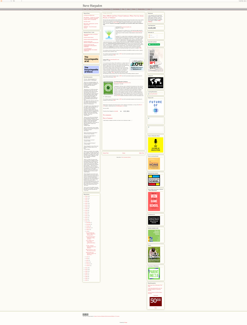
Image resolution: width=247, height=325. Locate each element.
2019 (86, 208)
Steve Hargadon (92, 5)
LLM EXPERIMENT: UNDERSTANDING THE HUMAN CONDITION (90, 49)
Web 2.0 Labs (116, 22)
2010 (86, 269)
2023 (86, 201)
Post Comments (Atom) (126, 157)
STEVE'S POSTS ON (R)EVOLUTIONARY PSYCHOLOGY (91, 42)
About (90, 9)
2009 (86, 271)
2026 (86, 196)
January (88, 265)
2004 (86, 280)
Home (85, 9)
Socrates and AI (87, 21)
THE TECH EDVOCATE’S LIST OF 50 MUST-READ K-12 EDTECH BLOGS (155, 289)
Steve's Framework (97, 9)
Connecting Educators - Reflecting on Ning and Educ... (91, 237)
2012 (86, 220)
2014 (86, 217)
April (87, 260)
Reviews (133, 9)
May (87, 258)
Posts (151, 35)
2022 (86, 203)
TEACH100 (155, 295)
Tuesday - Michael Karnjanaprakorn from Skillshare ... (91, 246)
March (87, 262)
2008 (86, 273)
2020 (86, 206)
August (87, 229)
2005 (86, 278)
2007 (86, 274)
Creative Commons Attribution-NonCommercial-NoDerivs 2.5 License (106, 316)
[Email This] (124, 111)
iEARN (118, 95)
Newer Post (105, 153)
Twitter (123, 9)
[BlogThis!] (125, 111)
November (88, 224)
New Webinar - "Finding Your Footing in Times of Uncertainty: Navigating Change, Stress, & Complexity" (91, 18)
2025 (86, 198)
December (88, 222)
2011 (86, 267)
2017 (86, 212)
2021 (86, 205)
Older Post (141, 153)
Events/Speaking (116, 9)
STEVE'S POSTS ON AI (88, 37)
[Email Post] (121, 111)
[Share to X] (126, 111)
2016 (86, 213)
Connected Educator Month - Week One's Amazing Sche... (90, 234)
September (88, 227)
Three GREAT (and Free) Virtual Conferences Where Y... (90, 242)
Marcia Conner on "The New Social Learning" (91, 250)
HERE (120, 53)
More (156, 307)
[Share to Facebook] (127, 111)
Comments (152, 37)
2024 (86, 199)
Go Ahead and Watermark (89, 15)
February (88, 263)
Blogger (125, 322)
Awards (128, 9)
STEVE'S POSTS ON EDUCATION (91, 39)
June (87, 256)
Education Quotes (141, 9)
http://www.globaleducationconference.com (122, 82)
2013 (86, 219)
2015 (86, 215)
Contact (148, 9)
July (87, 231)
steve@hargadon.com (120, 105)
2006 (86, 276)
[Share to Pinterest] (128, 111)
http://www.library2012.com (114, 59)
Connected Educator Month (137, 31)
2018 (86, 210)
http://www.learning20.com (126, 26)
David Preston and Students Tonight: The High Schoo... (91, 253)
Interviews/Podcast (106, 9)
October (88, 226)
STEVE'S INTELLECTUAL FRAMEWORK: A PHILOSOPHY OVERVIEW (90, 45)
